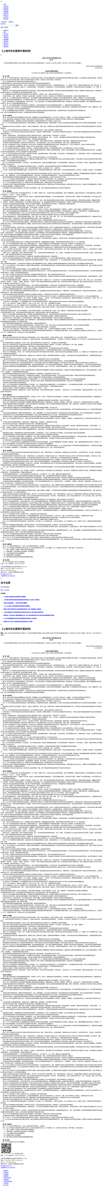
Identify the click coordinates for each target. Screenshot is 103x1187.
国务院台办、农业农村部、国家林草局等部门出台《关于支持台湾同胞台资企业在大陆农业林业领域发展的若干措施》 (29, 615)
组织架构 (6, 1176)
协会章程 (6, 1174)
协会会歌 (6, 1179)
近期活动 (6, 9)
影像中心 (6, 15)
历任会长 (6, 1172)
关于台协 (6, 6)
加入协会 (3, 23)
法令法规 (6, 590)
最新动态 (6, 8)
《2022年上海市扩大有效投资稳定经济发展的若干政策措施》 (17, 606)
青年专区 (6, 13)
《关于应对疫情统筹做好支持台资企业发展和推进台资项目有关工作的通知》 (20, 618)
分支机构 (6, 1183)
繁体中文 (11, 21)
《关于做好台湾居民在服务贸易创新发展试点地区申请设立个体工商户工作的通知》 (22, 599)
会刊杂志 (6, 17)
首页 (5, 4)
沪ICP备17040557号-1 (7, 574)
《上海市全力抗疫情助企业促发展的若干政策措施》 (15, 596)
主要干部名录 (7, 1177)
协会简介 (6, 1170)
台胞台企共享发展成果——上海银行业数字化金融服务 (15, 602)
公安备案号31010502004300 (8, 575)
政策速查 (6, 11)
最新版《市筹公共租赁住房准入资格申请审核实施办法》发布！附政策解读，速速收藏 (22, 609)
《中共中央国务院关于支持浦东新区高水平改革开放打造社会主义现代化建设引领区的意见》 (24, 612)
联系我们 (6, 18)
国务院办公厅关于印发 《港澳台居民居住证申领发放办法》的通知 (18, 621)
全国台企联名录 (8, 1181)
